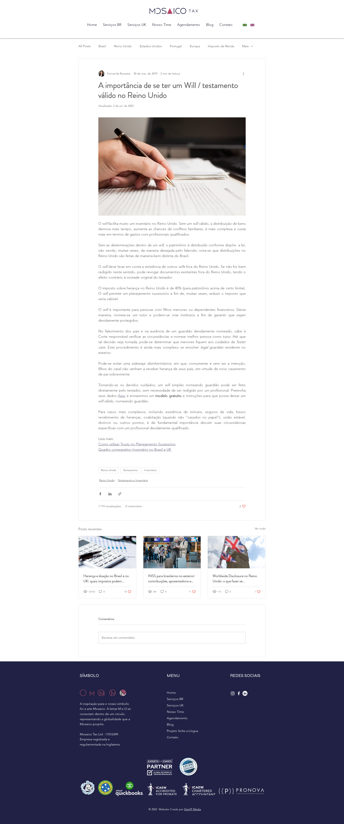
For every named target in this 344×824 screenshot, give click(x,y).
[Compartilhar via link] (120, 494)
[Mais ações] (243, 73)
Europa (195, 46)
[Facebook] (238, 693)
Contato (172, 737)
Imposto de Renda (221, 46)
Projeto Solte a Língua (182, 731)
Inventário (150, 470)
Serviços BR (175, 699)
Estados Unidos (151, 46)
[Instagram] (232, 693)
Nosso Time (175, 712)
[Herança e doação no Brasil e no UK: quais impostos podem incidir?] (107, 552)
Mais (245, 46)
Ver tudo (260, 528)
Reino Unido (123, 46)
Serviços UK (175, 705)
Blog (170, 724)
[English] (253, 25)
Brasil (102, 46)
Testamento (130, 470)
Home (171, 692)
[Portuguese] (246, 25)
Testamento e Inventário (133, 480)
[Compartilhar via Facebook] (100, 494)
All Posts (84, 46)
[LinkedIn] (244, 693)
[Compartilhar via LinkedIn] (110, 494)
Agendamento (177, 718)
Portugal (176, 46)
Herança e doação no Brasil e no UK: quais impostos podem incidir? (106, 578)
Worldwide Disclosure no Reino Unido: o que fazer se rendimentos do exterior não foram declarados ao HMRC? (235, 578)
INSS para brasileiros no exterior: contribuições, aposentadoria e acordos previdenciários (171, 578)
